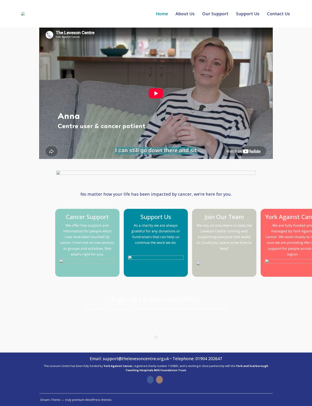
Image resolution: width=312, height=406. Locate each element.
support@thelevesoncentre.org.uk (136, 358)
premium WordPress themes (92, 400)
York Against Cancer (118, 366)
